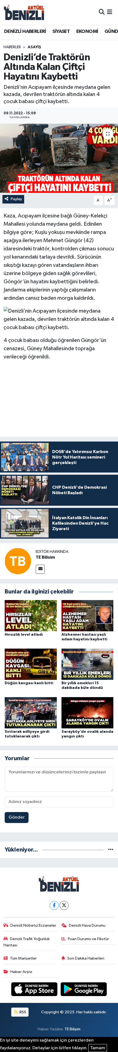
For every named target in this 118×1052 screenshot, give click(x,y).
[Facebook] (54, 905)
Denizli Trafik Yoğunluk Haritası (27, 942)
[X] (64, 905)
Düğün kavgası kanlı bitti (29, 683)
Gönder (17, 817)
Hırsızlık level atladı (24, 635)
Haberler (12, 47)
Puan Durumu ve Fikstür (88, 939)
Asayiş (34, 47)
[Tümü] (110, 849)
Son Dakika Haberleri (85, 958)
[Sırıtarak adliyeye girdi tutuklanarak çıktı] (31, 712)
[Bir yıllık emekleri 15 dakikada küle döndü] (87, 664)
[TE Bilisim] (18, 561)
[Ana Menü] (109, 12)
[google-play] (84, 990)
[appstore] (35, 990)
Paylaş (16, 199)
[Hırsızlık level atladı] (31, 615)
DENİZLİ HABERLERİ (25, 31)
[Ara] (102, 12)
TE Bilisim (45, 557)
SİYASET (61, 31)
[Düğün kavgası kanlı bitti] (31, 664)
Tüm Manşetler (23, 958)
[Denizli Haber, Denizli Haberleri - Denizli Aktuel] (24, 12)
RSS (22, 1012)
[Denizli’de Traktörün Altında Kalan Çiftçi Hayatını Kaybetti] (59, 158)
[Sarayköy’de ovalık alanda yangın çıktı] (87, 712)
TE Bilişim (72, 1029)
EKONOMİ (87, 31)
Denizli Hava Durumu (87, 925)
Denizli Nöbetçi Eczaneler (33, 925)
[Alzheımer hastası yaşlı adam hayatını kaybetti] (87, 615)
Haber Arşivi (21, 972)
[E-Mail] (40, 569)
